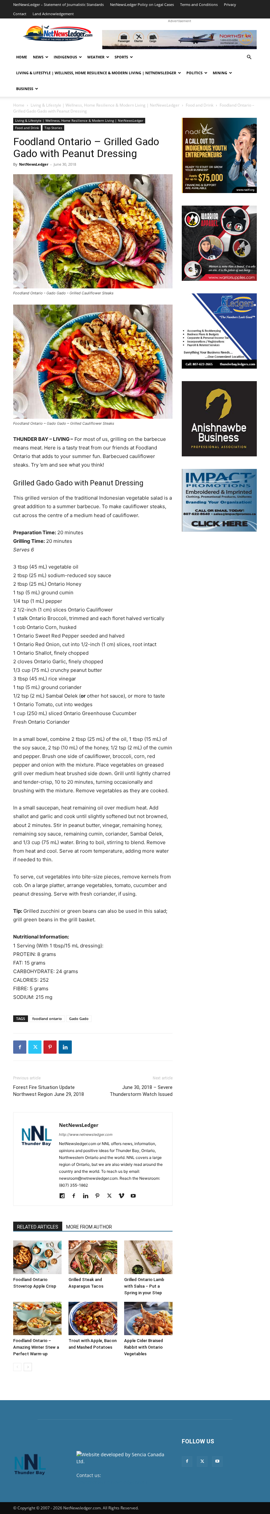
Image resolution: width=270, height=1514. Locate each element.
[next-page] (28, 1367)
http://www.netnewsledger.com (86, 1134)
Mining (220, 72)
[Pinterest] (50, 1047)
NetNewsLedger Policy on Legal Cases (142, 4)
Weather (95, 56)
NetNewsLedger (33, 164)
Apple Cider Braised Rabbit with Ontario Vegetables (143, 1347)
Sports (121, 56)
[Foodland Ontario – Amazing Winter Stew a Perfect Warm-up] (37, 1318)
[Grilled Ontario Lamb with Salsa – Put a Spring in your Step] (148, 1257)
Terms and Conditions (199, 4)
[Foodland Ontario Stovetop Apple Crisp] (37, 1257)
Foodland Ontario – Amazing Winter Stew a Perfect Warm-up (36, 1347)
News (38, 56)
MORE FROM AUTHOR (89, 1227)
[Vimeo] (123, 1196)
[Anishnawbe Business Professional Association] (219, 418)
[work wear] (219, 243)
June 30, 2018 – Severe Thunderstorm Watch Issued (141, 1090)
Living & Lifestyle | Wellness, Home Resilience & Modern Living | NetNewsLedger (96, 72)
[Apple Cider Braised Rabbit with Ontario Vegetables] (148, 1318)
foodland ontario (47, 1018)
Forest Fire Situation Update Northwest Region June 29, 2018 (48, 1090)
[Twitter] (34, 1047)
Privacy (230, 4)
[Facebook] (19, 1047)
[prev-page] (17, 1367)
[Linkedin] (65, 1047)
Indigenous (65, 56)
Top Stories (53, 127)
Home (21, 56)
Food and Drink (199, 105)
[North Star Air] (179, 39)
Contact (19, 13)
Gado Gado (79, 1018)
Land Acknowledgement (53, 13)
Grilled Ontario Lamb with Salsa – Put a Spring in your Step (144, 1286)
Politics (194, 72)
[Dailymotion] (64, 1196)
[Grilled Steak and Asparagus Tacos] (92, 1257)
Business (24, 88)
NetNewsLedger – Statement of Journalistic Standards (58, 4)
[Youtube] (135, 1196)
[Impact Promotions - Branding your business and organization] (219, 500)
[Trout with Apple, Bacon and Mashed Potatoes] (92, 1318)
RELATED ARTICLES (37, 1227)
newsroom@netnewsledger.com (111, 1482)
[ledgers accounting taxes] (219, 331)
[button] (249, 57)
